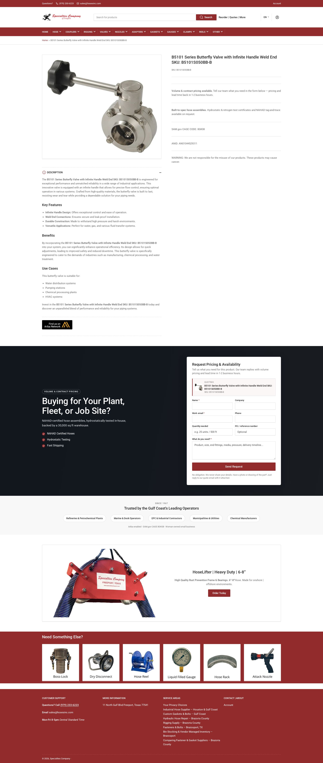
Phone (238, 413)
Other (216, 32)
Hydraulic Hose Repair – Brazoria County (186, 718)
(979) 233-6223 (69, 705)
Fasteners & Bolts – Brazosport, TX (183, 727)
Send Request (233, 466)
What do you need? (202, 439)
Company (239, 400)
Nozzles (119, 32)
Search (208, 17)
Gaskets (155, 32)
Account (277, 3)
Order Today (219, 593)
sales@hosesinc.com (61, 712)
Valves (104, 32)
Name (196, 400)
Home (45, 32)
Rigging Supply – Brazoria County (181, 722)
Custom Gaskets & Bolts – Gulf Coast (184, 713)
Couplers (71, 32)
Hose (55, 32)
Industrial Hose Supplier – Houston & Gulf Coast (190, 709)
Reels (202, 32)
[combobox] (155, 17)
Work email (198, 413)
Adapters (137, 32)
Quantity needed (200, 426)
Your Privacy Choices (175, 705)
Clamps (187, 32)
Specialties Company (60, 758)
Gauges (171, 32)
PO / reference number (246, 426)
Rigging (88, 32)
